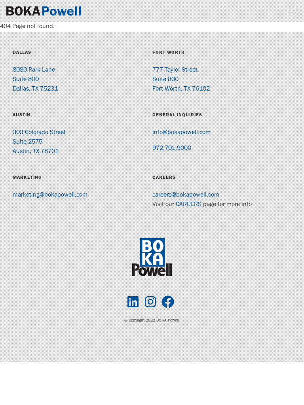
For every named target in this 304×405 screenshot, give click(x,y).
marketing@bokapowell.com (50, 195)
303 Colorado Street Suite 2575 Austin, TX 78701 (39, 142)
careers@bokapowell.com (185, 195)
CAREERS (188, 205)
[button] (293, 11)
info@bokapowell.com (181, 133)
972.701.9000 (171, 149)
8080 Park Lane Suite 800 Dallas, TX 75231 (35, 80)
